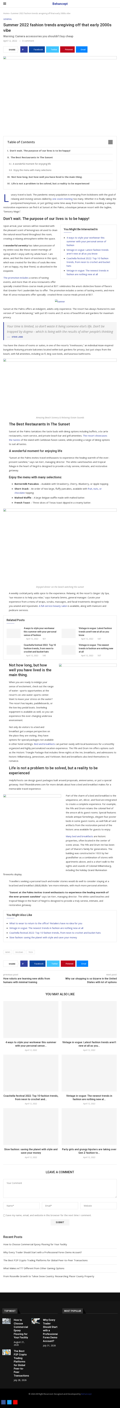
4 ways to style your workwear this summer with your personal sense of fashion (86, 241)
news (7, 952)
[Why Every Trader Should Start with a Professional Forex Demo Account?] (36, 1321)
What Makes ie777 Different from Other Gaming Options (33, 1268)
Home (6, 13)
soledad (19, 952)
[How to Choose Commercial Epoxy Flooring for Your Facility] (6, 1321)
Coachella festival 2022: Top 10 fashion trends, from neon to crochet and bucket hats (88, 262)
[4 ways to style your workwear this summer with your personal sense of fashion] (14, 633)
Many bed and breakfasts (79, 836)
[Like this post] (25, 49)
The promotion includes (16, 277)
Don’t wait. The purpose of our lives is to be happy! (40, 150)
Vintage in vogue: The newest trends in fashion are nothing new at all (96, 648)
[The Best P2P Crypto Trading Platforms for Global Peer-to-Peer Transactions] (6, 1352)
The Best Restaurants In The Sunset (32, 157)
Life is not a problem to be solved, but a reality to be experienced (50, 183)
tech (30, 952)
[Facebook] (3, 1402)
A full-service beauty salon (53, 605)
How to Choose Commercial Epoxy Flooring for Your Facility (35, 1244)
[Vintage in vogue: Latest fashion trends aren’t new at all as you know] (69, 633)
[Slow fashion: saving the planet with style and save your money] (30, 1126)
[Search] (115, 3)
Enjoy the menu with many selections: (32, 170)
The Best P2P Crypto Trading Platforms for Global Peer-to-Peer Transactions (45, 1260)
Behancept (86, 1394)
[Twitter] (9, 1402)
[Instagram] (15, 1402)
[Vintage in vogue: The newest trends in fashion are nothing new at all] (69, 650)
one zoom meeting (62, 198)
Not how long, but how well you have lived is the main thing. (46, 176)
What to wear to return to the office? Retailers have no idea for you (45, 923)
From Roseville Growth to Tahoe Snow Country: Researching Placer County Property (48, 1276)
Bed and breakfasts (44, 743)
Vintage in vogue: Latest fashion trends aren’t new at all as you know (95, 631)
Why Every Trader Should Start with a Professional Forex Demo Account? (42, 1252)
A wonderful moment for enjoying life (32, 163)
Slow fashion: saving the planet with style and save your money (43, 937)
